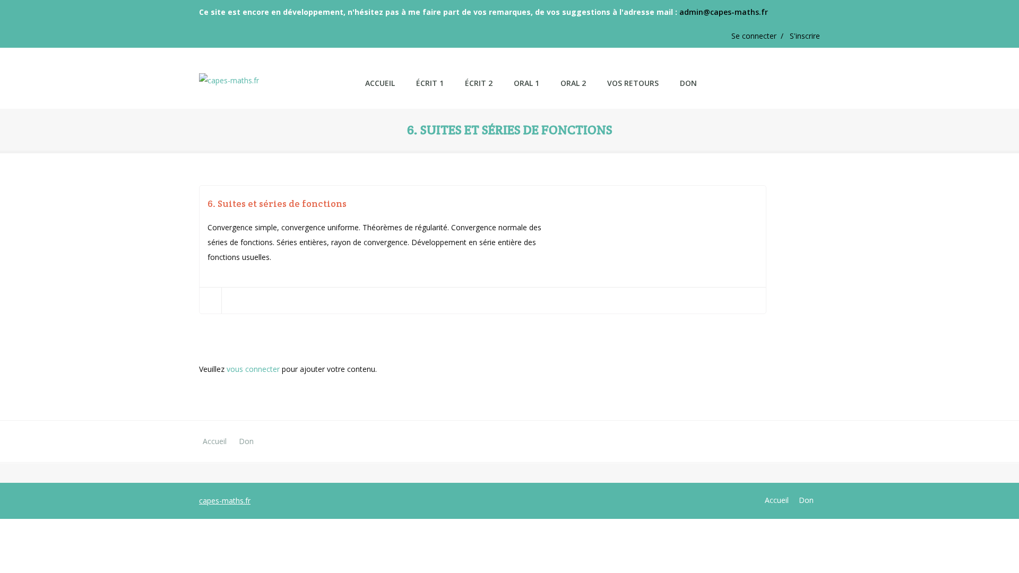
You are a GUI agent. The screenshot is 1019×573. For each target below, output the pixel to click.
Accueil (215, 441)
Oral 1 (526, 83)
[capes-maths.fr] (277, 73)
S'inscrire (805, 36)
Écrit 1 (430, 83)
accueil (380, 83)
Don (688, 83)
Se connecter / (760, 36)
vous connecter (253, 369)
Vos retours (633, 83)
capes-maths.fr (225, 501)
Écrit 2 (479, 83)
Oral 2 (573, 83)
